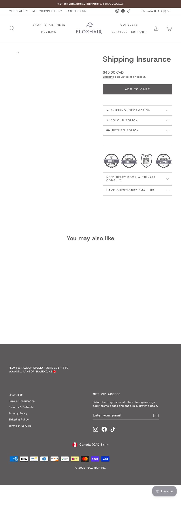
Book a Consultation (22, 401)
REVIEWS (48, 32)
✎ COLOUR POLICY (122, 120)
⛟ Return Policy (122, 130)
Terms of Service (20, 426)
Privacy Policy (18, 413)
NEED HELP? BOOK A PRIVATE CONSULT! (131, 178)
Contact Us (16, 395)
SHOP (37, 25)
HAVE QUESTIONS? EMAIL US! (131, 190)
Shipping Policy (19, 419)
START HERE (55, 25)
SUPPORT (139, 32)
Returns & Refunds (21, 407)
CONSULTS (129, 25)
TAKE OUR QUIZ (76, 11)
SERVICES (120, 32)
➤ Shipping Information (128, 110)
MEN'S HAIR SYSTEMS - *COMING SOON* (35, 11)
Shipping (108, 77)
